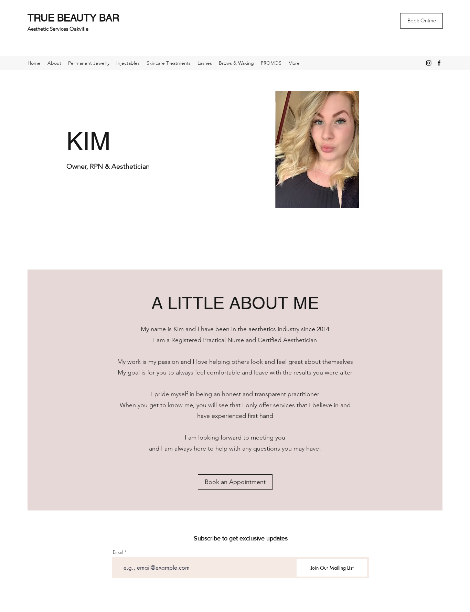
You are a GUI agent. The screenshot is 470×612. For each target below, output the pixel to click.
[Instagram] (428, 63)
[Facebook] (439, 63)
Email (118, 552)
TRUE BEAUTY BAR (73, 18)
